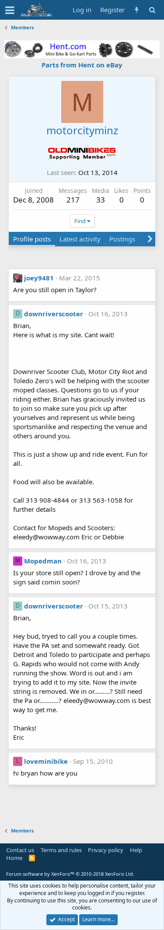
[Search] (152, 10)
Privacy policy (105, 850)
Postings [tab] (122, 238)
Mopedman (43, 560)
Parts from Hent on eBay (82, 64)
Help (136, 850)
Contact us (20, 850)
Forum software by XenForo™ (70, 874)
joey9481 (39, 277)
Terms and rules (61, 850)
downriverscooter (53, 313)
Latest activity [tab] (80, 238)
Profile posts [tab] (32, 238)
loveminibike (46, 761)
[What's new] (136, 10)
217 (73, 200)
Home (14, 858)
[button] (10, 10)
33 (100, 200)
